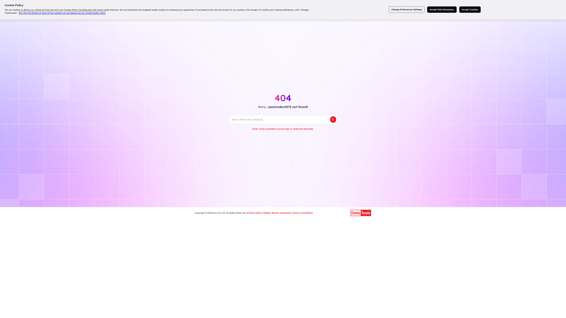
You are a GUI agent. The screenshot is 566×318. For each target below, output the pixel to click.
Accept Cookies (470, 9)
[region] (283, 10)
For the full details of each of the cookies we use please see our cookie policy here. (62, 13)
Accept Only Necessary (442, 9)
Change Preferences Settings (406, 9)
